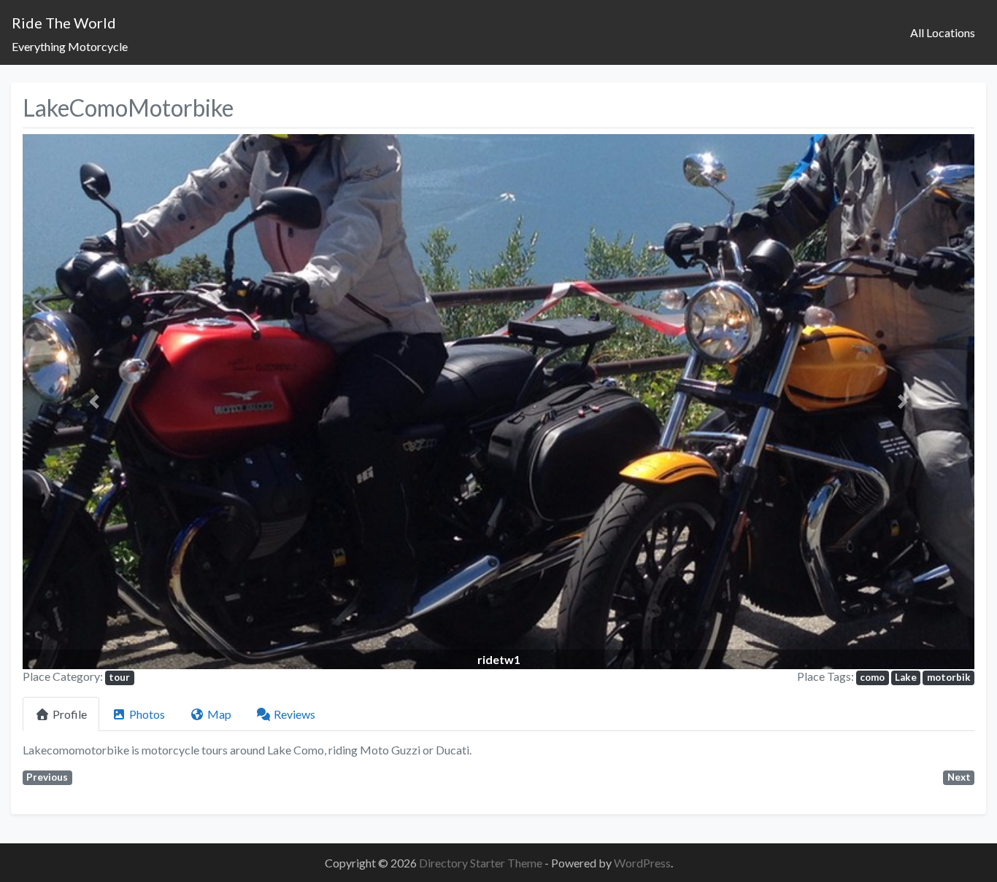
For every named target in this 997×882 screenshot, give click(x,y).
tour (119, 677)
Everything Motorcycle (70, 46)
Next (959, 777)
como (872, 677)
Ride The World (64, 22)
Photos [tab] (147, 714)
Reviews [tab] (294, 714)
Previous (47, 777)
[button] (94, 401)
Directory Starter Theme (481, 863)
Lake (906, 677)
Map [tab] (219, 714)
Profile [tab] (70, 714)
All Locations (942, 32)
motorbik (949, 677)
